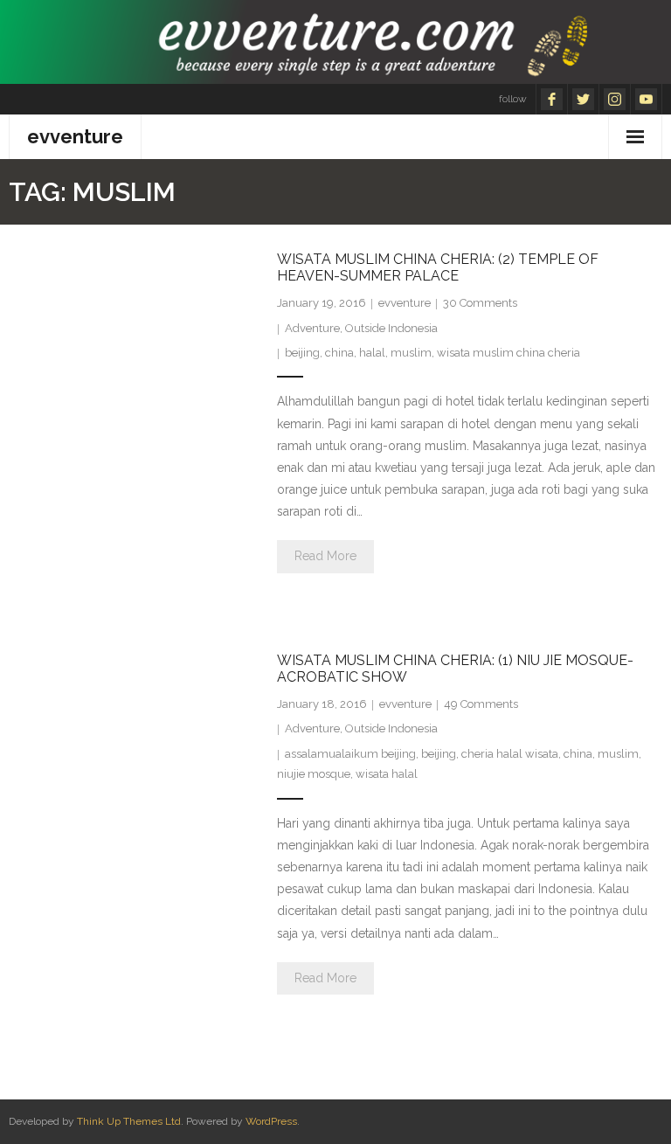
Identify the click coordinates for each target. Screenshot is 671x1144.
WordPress (271, 1121)
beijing (302, 352)
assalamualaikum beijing (350, 753)
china (339, 352)
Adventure (312, 328)
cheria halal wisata (509, 753)
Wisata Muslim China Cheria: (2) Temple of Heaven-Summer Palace (437, 267)
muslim (411, 352)
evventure (404, 302)
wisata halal (387, 773)
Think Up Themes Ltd (129, 1121)
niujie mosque (313, 773)
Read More (325, 556)
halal (372, 352)
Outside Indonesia (391, 328)
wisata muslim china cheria (508, 352)
